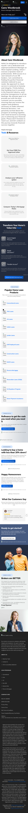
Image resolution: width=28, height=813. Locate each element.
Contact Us (5, 661)
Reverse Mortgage (7, 689)
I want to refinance (14, 22)
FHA (4, 677)
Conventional (6, 674)
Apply (22, 2)
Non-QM (5, 683)
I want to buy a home (14, 18)
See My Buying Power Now (8, 461)
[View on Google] (5, 511)
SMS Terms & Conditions (7, 710)
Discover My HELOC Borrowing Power (14, 277)
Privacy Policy (4, 704)
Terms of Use (4, 707)
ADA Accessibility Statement (9, 664)
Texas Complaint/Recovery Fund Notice (10, 713)
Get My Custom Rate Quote (8, 538)
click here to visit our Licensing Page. (17, 781)
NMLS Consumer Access (17, 808)
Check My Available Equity (8, 428)
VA (3, 680)
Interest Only (6, 686)
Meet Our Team (6, 659)
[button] (1, 515)
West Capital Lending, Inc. (17, 805)
